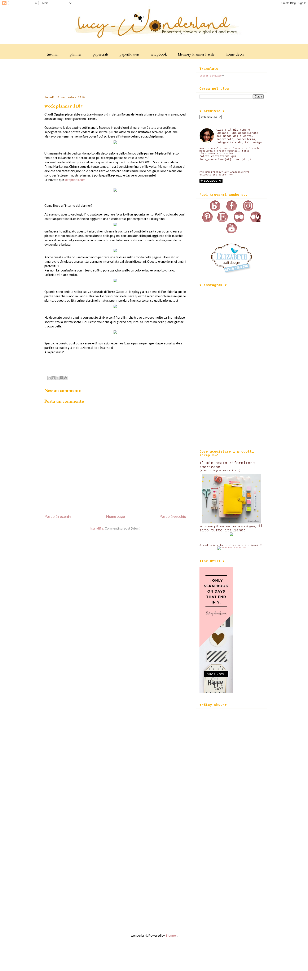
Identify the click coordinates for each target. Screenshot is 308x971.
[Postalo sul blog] (53, 378)
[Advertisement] (117, 76)
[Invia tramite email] (49, 378)
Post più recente (57, 516)
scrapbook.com (75, 180)
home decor (235, 54)
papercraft (100, 54)
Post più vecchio (172, 516)
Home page (115, 516)
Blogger (171, 935)
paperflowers (129, 54)
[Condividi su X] (57, 378)
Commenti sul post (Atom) (122, 528)
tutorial (52, 54)
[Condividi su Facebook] (61, 378)
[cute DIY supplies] (231, 548)
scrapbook (159, 54)
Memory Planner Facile (196, 54)
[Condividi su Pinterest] (65, 378)
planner (76, 54)
